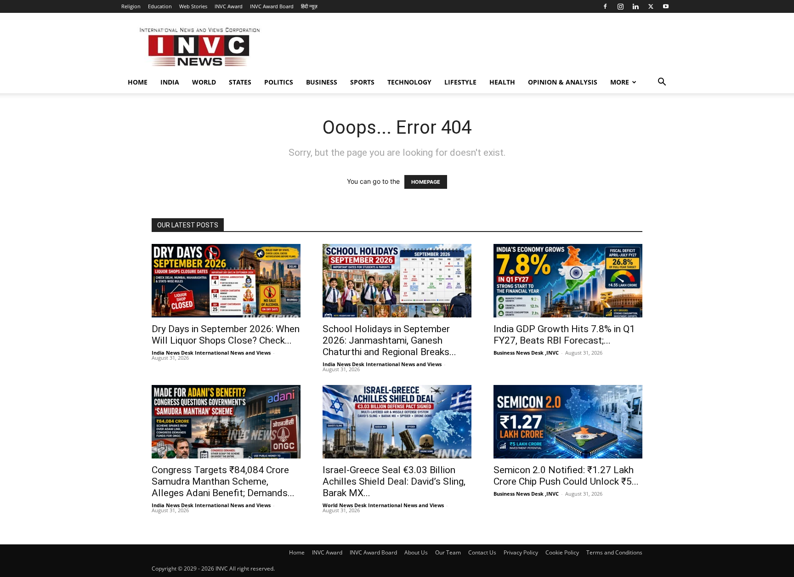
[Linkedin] (635, 6)
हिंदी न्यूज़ (309, 6)
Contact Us (482, 552)
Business (321, 82)
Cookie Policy (562, 552)
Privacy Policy (521, 552)
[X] (651, 6)
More (619, 82)
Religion (131, 6)
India (169, 82)
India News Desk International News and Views (211, 352)
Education (160, 6)
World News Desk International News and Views (383, 505)
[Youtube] (666, 6)
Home (137, 82)
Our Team (448, 552)
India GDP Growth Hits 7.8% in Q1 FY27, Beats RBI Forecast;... (564, 334)
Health (502, 82)
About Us (416, 552)
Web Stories (193, 6)
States (240, 82)
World (204, 82)
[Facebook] (605, 6)
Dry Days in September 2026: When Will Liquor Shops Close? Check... (226, 334)
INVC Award (229, 6)
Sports (362, 82)
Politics (278, 82)
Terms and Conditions (614, 552)
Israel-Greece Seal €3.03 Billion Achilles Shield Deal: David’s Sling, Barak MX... (394, 481)
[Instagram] (620, 6)
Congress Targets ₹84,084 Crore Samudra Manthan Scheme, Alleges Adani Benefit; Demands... (223, 481)
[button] (662, 83)
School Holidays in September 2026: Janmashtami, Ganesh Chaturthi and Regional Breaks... (389, 340)
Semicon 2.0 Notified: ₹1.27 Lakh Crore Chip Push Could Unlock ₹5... (566, 475)
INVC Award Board (272, 6)
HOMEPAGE (425, 182)
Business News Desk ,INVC (526, 352)
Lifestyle (460, 82)
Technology (409, 82)
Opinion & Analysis (562, 82)
